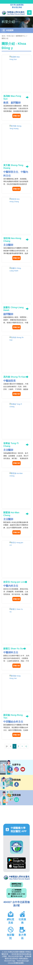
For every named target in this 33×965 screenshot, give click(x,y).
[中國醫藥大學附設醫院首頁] (16, 12)
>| (26, 746)
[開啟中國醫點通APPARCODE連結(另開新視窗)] (16, 847)
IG (16, 769)
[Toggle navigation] (29, 12)
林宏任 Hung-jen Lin (13, 582)
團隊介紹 (5, 38)
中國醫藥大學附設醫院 (16, 877)
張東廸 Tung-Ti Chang (11, 444)
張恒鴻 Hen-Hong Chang (12, 239)
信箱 (16, 799)
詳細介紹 (16, 116)
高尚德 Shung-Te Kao (14, 377)
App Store (16, 866)
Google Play (16, 860)
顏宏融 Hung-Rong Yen (13, 716)
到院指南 (16, 784)
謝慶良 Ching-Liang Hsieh (13, 308)
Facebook (10, 769)
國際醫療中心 (21, 36)
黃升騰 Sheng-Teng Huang (13, 166)
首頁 (3, 36)
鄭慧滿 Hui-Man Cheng (11, 514)
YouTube (22, 769)
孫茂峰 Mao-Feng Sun (12, 97)
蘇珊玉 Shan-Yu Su (13, 648)
